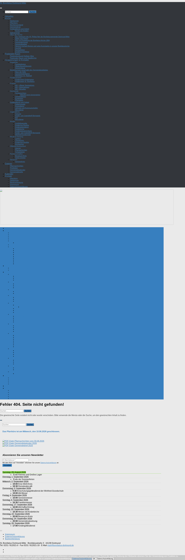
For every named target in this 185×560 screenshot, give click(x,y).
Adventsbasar (20, 68)
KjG (16, 118)
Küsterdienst (19, 106)
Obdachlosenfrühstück (23, 66)
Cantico (18, 139)
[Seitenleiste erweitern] (1, 420)
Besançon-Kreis (21, 156)
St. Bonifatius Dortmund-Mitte (13, 3)
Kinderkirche (19, 129)
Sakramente (15, 33)
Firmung (18, 114)
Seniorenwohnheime (22, 74)
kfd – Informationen (22, 87)
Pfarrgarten (19, 100)
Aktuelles (9, 16)
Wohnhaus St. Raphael (23, 76)
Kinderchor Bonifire (22, 125)
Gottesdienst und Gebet (19, 29)
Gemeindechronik (21, 42)
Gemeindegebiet (21, 44)
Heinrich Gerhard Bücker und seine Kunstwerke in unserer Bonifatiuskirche (42, 46)
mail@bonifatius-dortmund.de (60, 545)
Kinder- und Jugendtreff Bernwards (27, 116)
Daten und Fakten (21, 39)
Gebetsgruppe (20, 104)
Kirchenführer (20, 50)
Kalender (9, 174)
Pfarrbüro (14, 23)
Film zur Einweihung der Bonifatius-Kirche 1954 (32, 40)
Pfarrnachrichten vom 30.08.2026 (29, 441)
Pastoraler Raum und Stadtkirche (23, 58)
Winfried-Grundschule (23, 135)
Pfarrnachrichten (21, 150)
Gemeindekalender (17, 170)
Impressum (14, 184)
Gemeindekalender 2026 (25, 443)
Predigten (14, 168)
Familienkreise (20, 64)
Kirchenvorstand (16, 25)
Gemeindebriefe (16, 172)
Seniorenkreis (20, 162)
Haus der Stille (20, 72)
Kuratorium (19, 98)
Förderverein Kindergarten (24, 80)
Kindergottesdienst (22, 127)
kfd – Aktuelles (20, 89)
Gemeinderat (15, 27)
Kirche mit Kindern (22, 31)
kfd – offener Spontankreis (24, 85)
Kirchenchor (19, 144)
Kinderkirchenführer (22, 52)
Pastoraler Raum (12, 54)
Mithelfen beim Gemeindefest (30, 95)
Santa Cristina (20, 158)
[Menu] (1, 530)
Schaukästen (20, 152)
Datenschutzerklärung (19, 186)
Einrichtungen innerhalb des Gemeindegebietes (29, 70)
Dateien (8, 164)
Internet (18, 148)
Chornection (19, 140)
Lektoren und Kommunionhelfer (26, 108)
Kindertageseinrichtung (23, 131)
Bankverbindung (16, 182)
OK (94, 559)
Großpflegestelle (21, 123)
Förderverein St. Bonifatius (25, 81)
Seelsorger (14, 21)
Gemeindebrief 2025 (23, 446)
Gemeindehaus (20, 97)
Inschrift (18, 48)
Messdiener (19, 110)
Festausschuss (20, 93)
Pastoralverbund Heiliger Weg (22, 56)
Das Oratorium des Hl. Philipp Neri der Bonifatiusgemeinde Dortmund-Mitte (42, 37)
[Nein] (115, 559)
